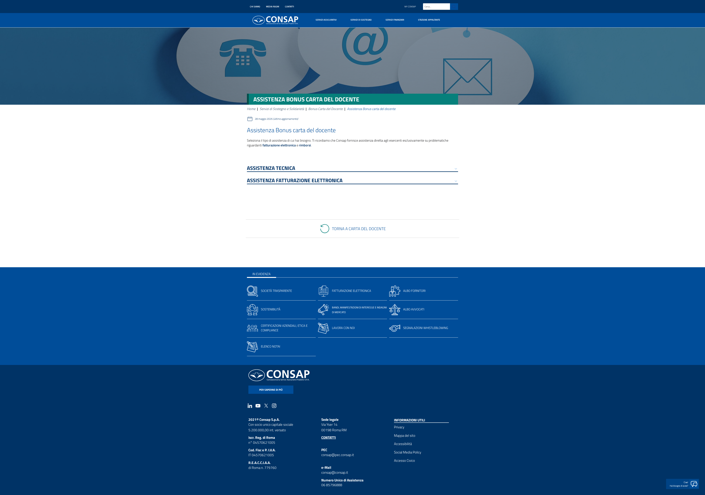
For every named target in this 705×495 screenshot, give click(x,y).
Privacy (399, 427)
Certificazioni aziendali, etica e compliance (284, 328)
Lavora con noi (343, 327)
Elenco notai (270, 346)
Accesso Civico (404, 460)
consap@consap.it (334, 472)
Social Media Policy (407, 452)
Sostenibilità (270, 309)
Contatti (289, 6)
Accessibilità (403, 443)
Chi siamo (255, 6)
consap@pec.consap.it (337, 454)
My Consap (410, 6)
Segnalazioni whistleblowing (425, 327)
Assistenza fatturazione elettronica (295, 181)
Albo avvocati (413, 309)
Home (251, 108)
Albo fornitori (414, 290)
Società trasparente (276, 290)
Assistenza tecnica (271, 168)
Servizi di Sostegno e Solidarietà (282, 108)
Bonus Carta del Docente (325, 108)
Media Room (272, 6)
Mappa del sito (404, 435)
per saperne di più (271, 390)
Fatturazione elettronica (351, 290)
